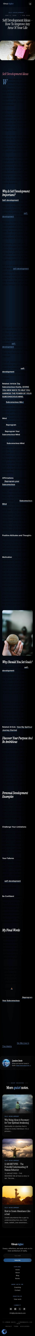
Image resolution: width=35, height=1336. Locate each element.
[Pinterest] (24, 1309)
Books (17, 1278)
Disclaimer (24, 1326)
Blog (17, 1275)
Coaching (17, 1287)
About (17, 1272)
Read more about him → (23, 1065)
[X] (19, 1309)
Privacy (9, 1326)
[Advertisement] (17, 307)
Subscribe (17, 1260)
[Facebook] (15, 1309)
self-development (21, 268)
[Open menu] (30, 3)
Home (17, 1270)
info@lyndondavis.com (18, 1313)
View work (17, 1299)
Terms (16, 1326)
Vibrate (8, 3)
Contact (17, 1290)
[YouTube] (11, 1309)
